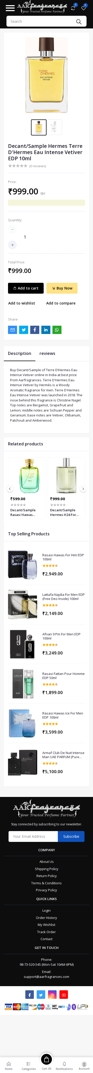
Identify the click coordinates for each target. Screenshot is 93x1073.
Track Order (46, 932)
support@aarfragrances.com (46, 976)
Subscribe (71, 836)
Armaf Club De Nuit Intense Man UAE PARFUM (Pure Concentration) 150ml (63, 755)
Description (19, 353)
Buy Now (64, 288)
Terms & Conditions (46, 883)
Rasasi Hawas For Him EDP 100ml (63, 557)
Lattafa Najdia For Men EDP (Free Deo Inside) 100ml (63, 597)
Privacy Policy (46, 890)
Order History (46, 917)
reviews (47, 353)
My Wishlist (46, 924)
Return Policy (46, 875)
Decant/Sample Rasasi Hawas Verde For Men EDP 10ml (26, 512)
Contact (46, 939)
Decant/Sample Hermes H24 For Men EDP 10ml (63, 512)
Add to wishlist (21, 303)
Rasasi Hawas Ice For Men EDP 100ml (62, 715)
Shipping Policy (46, 868)
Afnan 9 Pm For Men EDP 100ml (61, 636)
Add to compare (60, 303)
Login (46, 910)
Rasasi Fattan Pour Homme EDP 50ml (63, 676)
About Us (47, 861)
